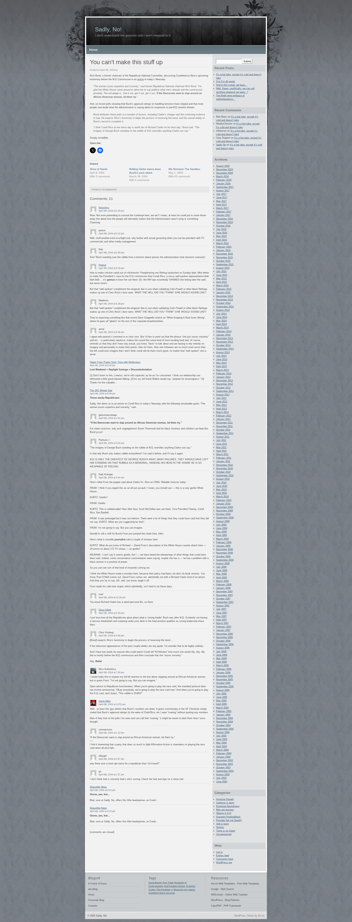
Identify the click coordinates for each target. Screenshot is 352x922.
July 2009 (221, 524)
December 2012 (224, 380)
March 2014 (222, 327)
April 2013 (221, 366)
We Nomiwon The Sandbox (184, 169)
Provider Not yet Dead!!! (229, 820)
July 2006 (221, 651)
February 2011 (223, 458)
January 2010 (223, 503)
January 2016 (223, 250)
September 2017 (225, 187)
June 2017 (221, 197)
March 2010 (222, 496)
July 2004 (221, 735)
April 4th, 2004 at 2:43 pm (111, 211)
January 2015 (223, 292)
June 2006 (221, 655)
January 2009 (223, 546)
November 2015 (224, 257)
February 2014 (223, 331)
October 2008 (223, 556)
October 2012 (223, 387)
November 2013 (224, 341)
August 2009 (223, 521)
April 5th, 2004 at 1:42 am (111, 418)
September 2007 (225, 602)
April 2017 (221, 204)
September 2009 (225, 517)
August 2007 (223, 605)
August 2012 (223, 394)
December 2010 (224, 465)
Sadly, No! (108, 29)
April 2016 (221, 240)
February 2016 (223, 246)
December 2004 (224, 718)
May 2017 (221, 201)
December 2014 (224, 296)
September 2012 (225, 391)
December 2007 (224, 591)
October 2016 (223, 225)
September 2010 (225, 475)
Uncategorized (223, 834)
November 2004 (224, 721)
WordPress (217, 900)
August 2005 (223, 690)
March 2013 (222, 370)
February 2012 (223, 415)
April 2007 (221, 619)
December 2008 (224, 549)
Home (93, 50)
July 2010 (221, 482)
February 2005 (223, 711)
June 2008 (221, 570)
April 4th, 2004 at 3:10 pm (111, 233)
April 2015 (221, 282)
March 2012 (222, 412)
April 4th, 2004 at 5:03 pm (111, 268)
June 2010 (221, 486)
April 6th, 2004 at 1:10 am (111, 733)
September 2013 (225, 348)
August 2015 (223, 268)
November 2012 (224, 384)
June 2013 (221, 359)
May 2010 (221, 489)
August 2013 (223, 352)
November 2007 (224, 595)
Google (215, 889)
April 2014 (221, 324)
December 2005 (224, 676)
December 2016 (224, 218)
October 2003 (223, 767)
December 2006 (224, 634)
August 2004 (223, 732)
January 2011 (223, 461)
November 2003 (224, 764)
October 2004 (223, 725)
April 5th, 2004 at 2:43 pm (111, 613)
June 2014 (221, 317)
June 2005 (221, 697)
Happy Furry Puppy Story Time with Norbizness (115, 362)
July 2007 (221, 609)
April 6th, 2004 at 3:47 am (111, 759)
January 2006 (223, 672)
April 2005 (221, 704)
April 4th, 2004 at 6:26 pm (102, 365)
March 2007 (222, 623)
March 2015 (222, 285)
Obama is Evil (223, 813)
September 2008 (225, 560)
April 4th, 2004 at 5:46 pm (111, 332)
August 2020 (223, 166)
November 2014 (224, 299)
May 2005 (221, 700)
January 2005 (223, 714)
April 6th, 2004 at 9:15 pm (102, 790)
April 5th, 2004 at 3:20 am (111, 443)
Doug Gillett (105, 609)
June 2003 (221, 781)
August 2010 (223, 479)
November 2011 (224, 426)
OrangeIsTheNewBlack (228, 816)
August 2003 (223, 774)
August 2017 (223, 190)
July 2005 (221, 693)
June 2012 (221, 401)
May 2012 (221, 405)
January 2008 (223, 588)
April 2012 (221, 408)
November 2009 (224, 510)
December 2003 (224, 760)
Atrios (91, 894)
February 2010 (223, 500)
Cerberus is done (225, 802)
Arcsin (261, 915)
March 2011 (222, 454)
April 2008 (221, 577)
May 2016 (221, 236)
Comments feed (224, 859)
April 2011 (221, 451)
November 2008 (224, 552)
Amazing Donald (225, 799)
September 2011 (224, 433)
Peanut (102, 265)
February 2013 (223, 373)
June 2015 (221, 275)
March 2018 (222, 176)
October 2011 (223, 429)
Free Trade (168, 882)
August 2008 (223, 563)
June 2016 (221, 232)
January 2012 (223, 419)
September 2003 (225, 771)
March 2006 (222, 665)
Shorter (220, 827)
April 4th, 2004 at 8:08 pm (102, 394)
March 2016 (222, 243)
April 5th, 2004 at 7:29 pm (111, 672)
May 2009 (221, 531)
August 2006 (223, 647)
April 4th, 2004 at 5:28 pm (111, 304)
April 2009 (221, 535)
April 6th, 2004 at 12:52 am (112, 704)
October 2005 (223, 683)
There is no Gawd (225, 830)
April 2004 (221, 746)
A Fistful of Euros (97, 883)
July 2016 (221, 229)
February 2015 (223, 289)
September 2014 (225, 306)
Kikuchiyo (104, 207)
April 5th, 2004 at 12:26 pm (112, 597)
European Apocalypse (227, 806)
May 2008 (221, 574)
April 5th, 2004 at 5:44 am (111, 477)
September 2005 (225, 686)
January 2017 (223, 215)
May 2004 (221, 742)
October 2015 (223, 261)
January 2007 (223, 630)
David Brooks (155, 882)
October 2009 (223, 514)
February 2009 (223, 542)
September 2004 (225, 728)
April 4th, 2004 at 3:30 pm (111, 253)
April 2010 (221, 493)
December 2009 (224, 507)
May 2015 (221, 278)
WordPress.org (224, 862)
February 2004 (223, 753)
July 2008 (221, 567)
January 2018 (223, 183)
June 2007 (221, 612)
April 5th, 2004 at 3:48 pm (111, 636)
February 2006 (223, 669)
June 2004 (221, 739)
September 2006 (225, 644)
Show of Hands (98, 169)
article (140, 79)
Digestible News (98, 787)
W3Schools (217, 894)
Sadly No (221, 144)
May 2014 (221, 320)
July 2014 (221, 313)
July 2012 (221, 398)
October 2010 (223, 472)
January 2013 (223, 377)
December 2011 (224, 422)
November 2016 (224, 222)
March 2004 (222, 750)
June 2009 (221, 528)
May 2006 (221, 658)
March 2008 (222, 581)
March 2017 (222, 208)
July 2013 (221, 356)
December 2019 (224, 169)
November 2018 (224, 173)
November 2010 (224, 468)
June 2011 (221, 444)
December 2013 (224, 338)
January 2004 (223, 757)
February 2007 (223, 626)
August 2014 (223, 310)
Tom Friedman (163, 889)
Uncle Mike (105, 701)
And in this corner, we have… (231, 85)
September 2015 (225, 264)
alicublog (93, 889)
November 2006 (224, 637)
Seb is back (222, 823)
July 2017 (221, 194)
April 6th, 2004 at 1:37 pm (111, 774)
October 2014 (223, 303)
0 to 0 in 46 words (225, 81)
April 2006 (221, 662)
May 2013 (221, 363)
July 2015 (221, 271)
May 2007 (221, 616)
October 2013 (223, 345)
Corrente (92, 905)
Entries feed (222, 855)
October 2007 (223, 598)
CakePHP (216, 905)
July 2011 (221, 440)
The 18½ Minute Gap (101, 390)
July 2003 (221, 778)
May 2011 (221, 447)
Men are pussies (225, 809)
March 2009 (222, 539)
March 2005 (222, 707)
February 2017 (223, 211)
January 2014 (223, 334)
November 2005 (224, 679)
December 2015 (224, 253)
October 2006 (223, 640)
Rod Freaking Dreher (174, 886)
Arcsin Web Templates (223, 883)
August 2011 (222, 436)
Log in (219, 852)
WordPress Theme (244, 915)
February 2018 (223, 180)
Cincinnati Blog (96, 900)
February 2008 (223, 584)
